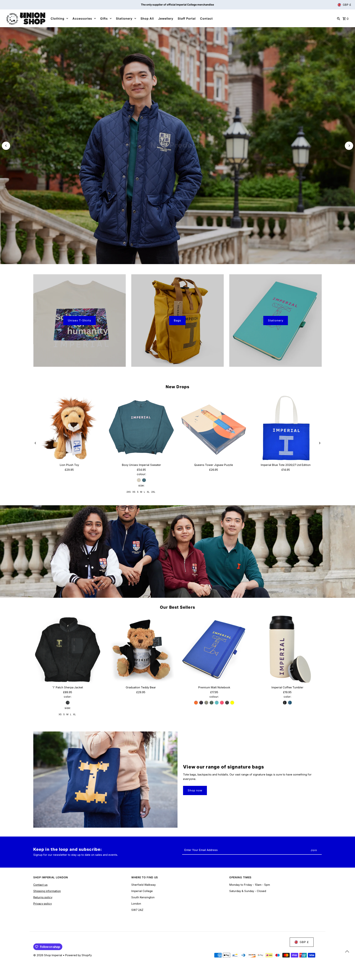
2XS (128, 444)
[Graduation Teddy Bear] (140, 602)
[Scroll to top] (347, 951)
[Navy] (201, 655)
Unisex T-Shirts (79, 273)
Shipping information (47, 843)
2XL (153, 444)
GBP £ (347, 4)
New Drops (177, 339)
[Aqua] (217, 655)
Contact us (40, 837)
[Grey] (206, 655)
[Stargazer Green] (144, 432)
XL (148, 444)
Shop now (195, 743)
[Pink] (222, 655)
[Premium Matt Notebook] (214, 602)
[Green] (211, 655)
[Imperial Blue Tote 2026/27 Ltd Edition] (285, 380)
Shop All (147, 18)
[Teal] (290, 655)
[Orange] (196, 655)
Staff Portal (187, 18)
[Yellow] (232, 655)
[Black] (68, 655)
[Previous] (6, 122)
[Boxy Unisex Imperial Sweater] (141, 380)
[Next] (349, 122)
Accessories (82, 18)
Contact (206, 18)
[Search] (338, 18)
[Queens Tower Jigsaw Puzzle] (213, 380)
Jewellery (165, 18)
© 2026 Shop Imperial (48, 908)
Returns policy (42, 850)
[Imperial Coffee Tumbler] (287, 602)
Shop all (178, 127)
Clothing (57, 18)
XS (133, 444)
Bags (177, 273)
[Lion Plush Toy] (69, 380)
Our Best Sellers (177, 559)
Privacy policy (42, 856)
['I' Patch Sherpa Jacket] (67, 602)
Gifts (104, 18)
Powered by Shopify (78, 908)
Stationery (124, 18)
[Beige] (139, 432)
